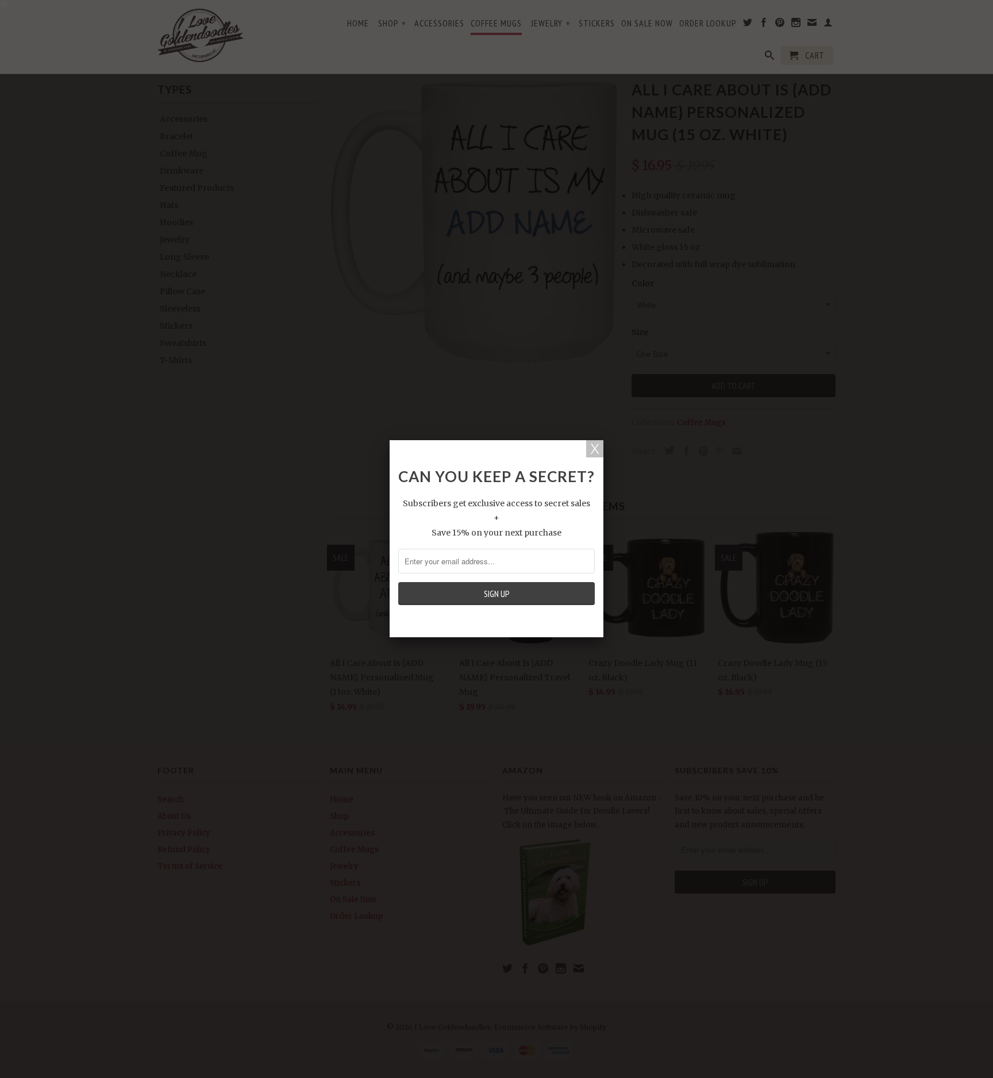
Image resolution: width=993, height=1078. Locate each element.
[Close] (594, 448)
